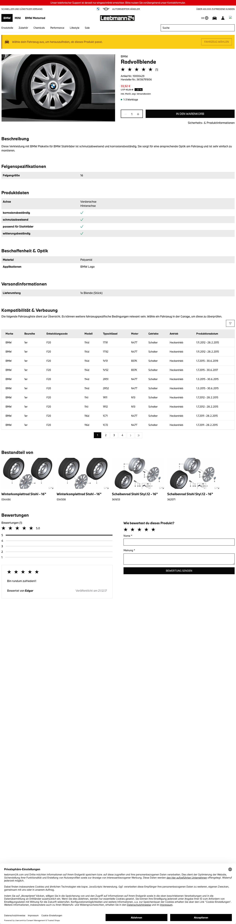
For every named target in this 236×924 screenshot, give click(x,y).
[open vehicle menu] (215, 18)
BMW (7, 18)
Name (128, 535)
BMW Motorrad (35, 18)
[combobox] (197, 27)
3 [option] (114, 435)
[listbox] (118, 435)
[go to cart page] (231, 18)
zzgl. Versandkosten (141, 93)
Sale (87, 27)
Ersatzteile (7, 27)
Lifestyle (74, 27)
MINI (18, 18)
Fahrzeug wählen (216, 41)
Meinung (129, 550)
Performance (57, 27)
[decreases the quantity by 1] (126, 114)
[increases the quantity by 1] (137, 114)
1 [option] (97, 435)
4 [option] (122, 435)
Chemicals (39, 27)
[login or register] (223, 18)
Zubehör (23, 27)
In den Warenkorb (190, 113)
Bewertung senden (179, 570)
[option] (130, 435)
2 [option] (106, 435)
